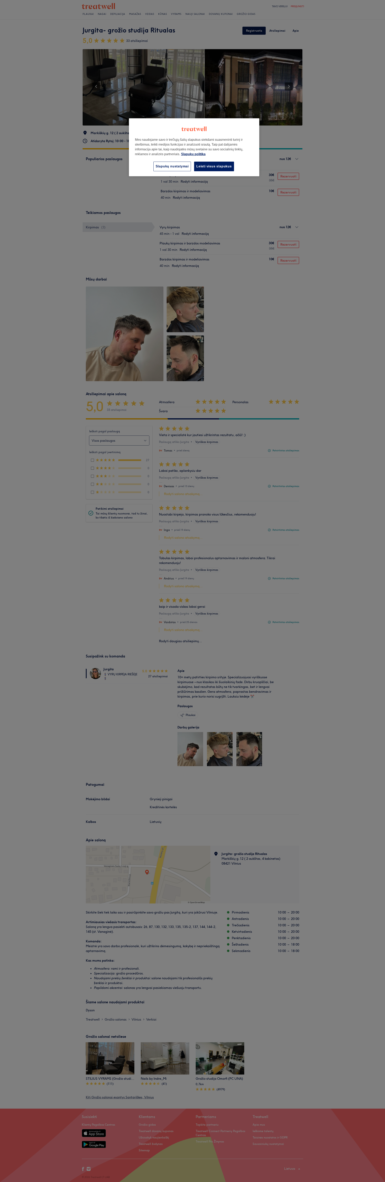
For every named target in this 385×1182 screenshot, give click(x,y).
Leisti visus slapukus (214, 166)
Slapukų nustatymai (172, 166)
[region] (194, 147)
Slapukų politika (193, 154)
